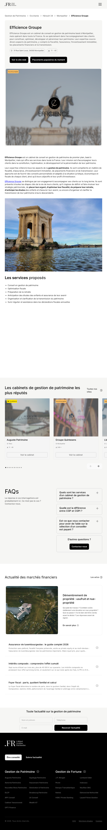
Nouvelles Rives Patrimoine (16, 788)
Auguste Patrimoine (13, 778)
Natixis (58, 793)
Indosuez (83, 783)
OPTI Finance (10, 808)
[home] (10, 4)
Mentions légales (86, 821)
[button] (99, 4)
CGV (74, 821)
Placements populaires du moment (48, 60)
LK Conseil (33, 798)
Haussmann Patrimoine (38, 783)
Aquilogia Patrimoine (37, 778)
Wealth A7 (33, 803)
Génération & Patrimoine (39, 788)
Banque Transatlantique (65, 788)
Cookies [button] (99, 821)
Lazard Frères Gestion (89, 798)
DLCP (7, 793)
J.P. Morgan (60, 778)
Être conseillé (13, 757)
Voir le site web (19, 60)
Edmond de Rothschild (89, 793)
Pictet (57, 783)
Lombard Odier (86, 778)
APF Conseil (10, 798)
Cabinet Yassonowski (13, 803)
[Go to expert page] (27, 417)
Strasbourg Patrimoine (38, 793)
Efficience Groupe (13, 181)
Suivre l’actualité (34, 757)
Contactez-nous (79, 546)
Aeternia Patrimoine (13, 783)
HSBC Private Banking (64, 798)
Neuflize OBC (85, 788)
